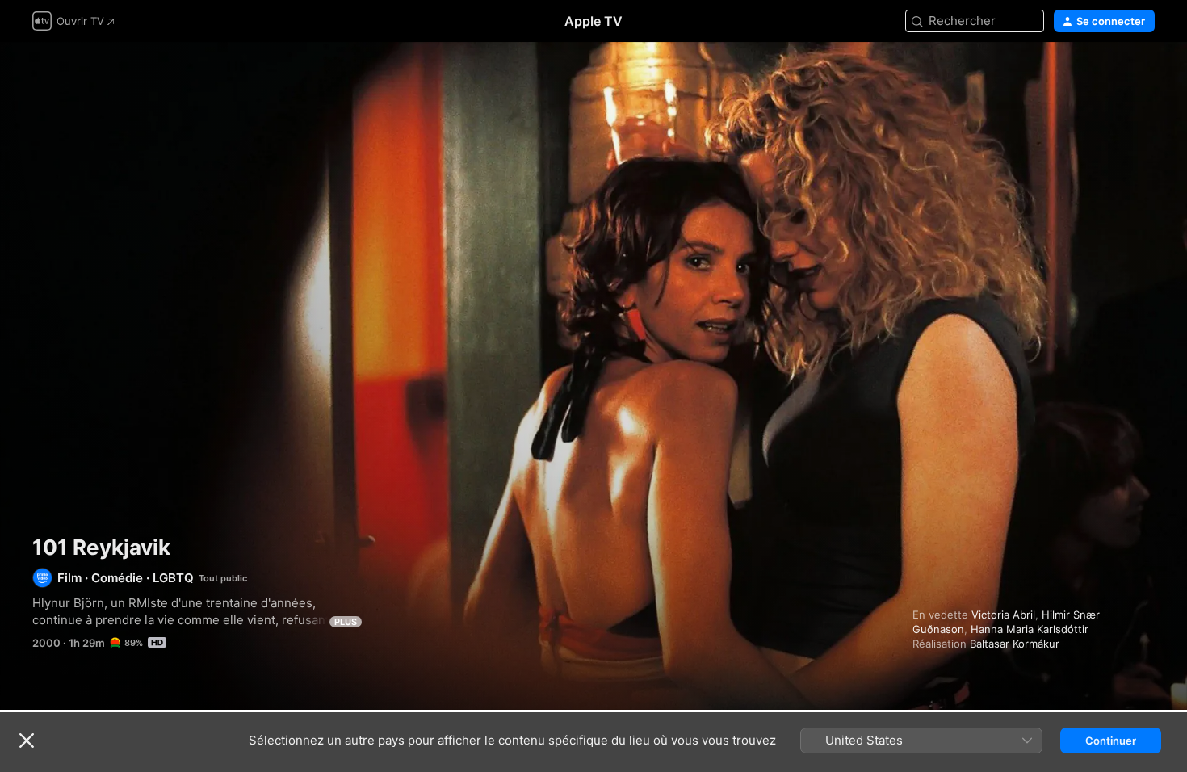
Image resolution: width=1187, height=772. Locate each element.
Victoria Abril (1003, 614)
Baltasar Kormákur (1014, 643)
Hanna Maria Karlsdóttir (1029, 629)
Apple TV (593, 21)
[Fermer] (26, 740)
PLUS (345, 621)
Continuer (1110, 740)
